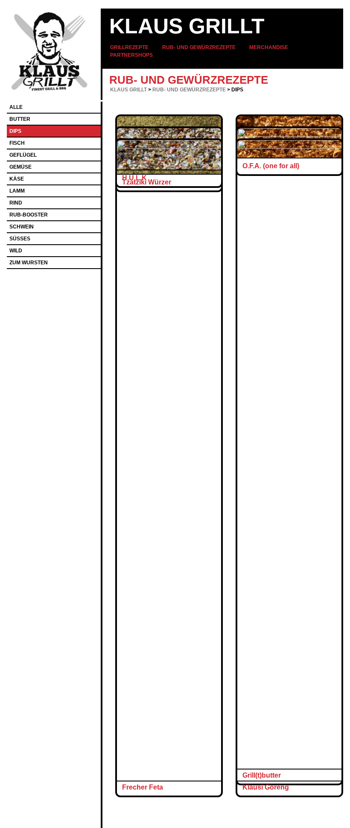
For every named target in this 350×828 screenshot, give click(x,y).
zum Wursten (28, 263)
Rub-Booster (28, 215)
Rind (15, 203)
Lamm (17, 191)
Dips (15, 131)
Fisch (17, 143)
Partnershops (131, 55)
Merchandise (268, 47)
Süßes (19, 239)
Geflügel (23, 155)
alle (16, 107)
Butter (19, 119)
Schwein (21, 227)
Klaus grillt (187, 26)
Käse (16, 179)
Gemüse (20, 167)
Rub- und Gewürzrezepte (199, 47)
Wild (15, 251)
